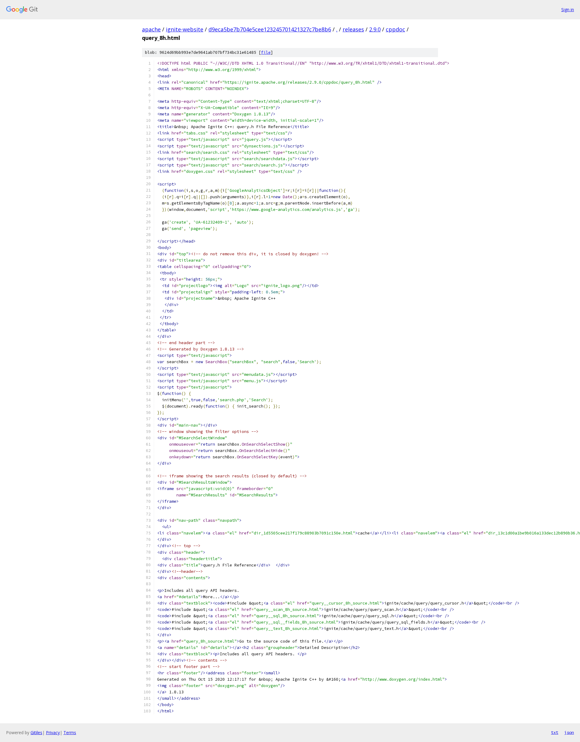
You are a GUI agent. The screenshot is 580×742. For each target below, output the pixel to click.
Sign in (567, 9)
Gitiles (36, 732)
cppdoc (395, 29)
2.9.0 (375, 29)
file (266, 52)
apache (151, 29)
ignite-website (184, 29)
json (569, 732)
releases (353, 29)
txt (554, 732)
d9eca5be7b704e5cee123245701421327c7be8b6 (269, 29)
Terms (69, 732)
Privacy (53, 732)
